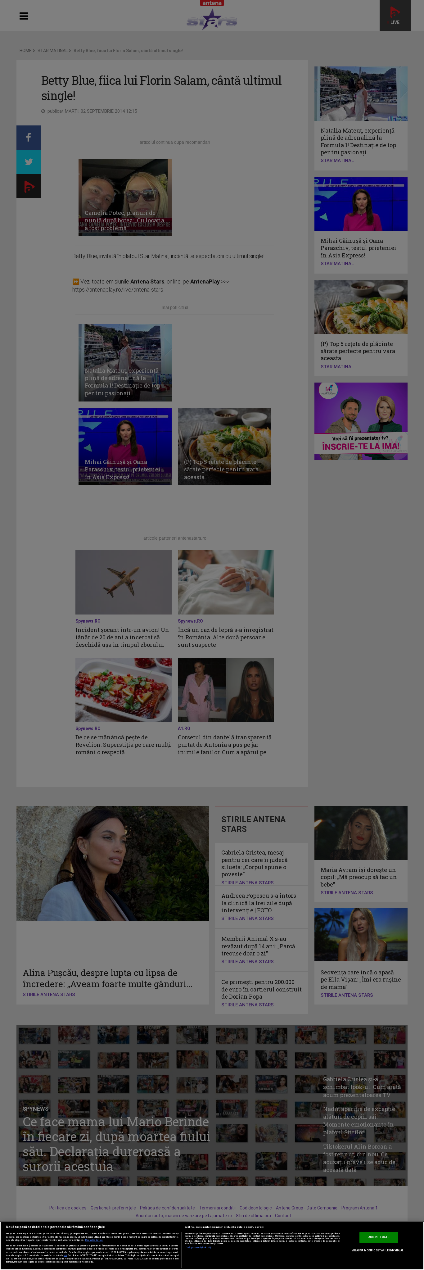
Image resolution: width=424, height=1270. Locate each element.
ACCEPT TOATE (378, 1237)
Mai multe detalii (94, 1240)
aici (65, 1255)
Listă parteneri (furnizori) (198, 1247)
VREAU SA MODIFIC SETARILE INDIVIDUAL (378, 1250)
